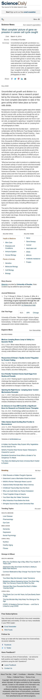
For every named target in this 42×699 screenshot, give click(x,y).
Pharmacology (8, 519)
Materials (4, 284)
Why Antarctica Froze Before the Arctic (16, 500)
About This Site (6, 674)
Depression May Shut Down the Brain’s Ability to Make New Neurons (20, 568)
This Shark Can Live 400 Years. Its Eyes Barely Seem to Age (21, 595)
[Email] (25, 79)
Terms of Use (30, 677)
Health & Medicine (9, 238)
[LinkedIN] (22, 79)
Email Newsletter (10, 626)
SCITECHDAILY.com (15, 439)
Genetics (8, 263)
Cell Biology (9, 270)
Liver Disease (8, 516)
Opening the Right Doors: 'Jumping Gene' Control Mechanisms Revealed (19, 391)
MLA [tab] (21, 312)
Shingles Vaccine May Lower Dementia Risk (18, 503)
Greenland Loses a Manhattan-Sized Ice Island (19, 478)
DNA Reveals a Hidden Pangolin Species (17, 475)
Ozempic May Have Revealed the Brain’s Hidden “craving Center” (20, 587)
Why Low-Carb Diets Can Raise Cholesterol (18, 491)
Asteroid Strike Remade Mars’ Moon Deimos (18, 485)
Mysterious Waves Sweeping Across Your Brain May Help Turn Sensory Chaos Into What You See (21, 582)
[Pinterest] (18, 79)
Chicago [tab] (36, 312)
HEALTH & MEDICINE (7, 513)
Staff (15, 674)
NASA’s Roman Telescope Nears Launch (17, 481)
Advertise (31, 674)
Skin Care (8, 242)
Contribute (22, 674)
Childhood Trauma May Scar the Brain (16, 488)
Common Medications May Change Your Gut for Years (21, 572)
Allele (28, 252)
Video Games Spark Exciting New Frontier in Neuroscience (17, 423)
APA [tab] (28, 312)
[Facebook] (12, 79)
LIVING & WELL (5, 538)
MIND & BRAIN (5, 526)
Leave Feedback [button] (10, 665)
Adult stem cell (31, 248)
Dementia (6, 529)
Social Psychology (9, 535)
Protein (28, 262)
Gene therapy (31, 241)
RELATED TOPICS (8, 234)
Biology (8, 273)
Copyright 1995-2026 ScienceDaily (14, 680)
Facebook (7, 645)
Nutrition (6, 542)
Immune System (10, 251)
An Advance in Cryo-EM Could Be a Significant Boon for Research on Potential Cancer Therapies (19, 407)
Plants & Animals (9, 259)
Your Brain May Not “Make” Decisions (16, 497)
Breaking (4, 470)
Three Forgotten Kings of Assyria (14, 494)
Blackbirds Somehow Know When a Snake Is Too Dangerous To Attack (18, 456)
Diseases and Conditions (10, 247)
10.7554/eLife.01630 (28, 305)
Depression (7, 532)
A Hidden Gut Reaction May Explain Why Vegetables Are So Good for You (19, 445)
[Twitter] (15, 79)
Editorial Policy (18, 677)
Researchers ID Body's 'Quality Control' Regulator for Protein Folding (20, 359)
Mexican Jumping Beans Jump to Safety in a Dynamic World (17, 340)
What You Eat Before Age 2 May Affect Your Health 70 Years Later (21, 563)
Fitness (5, 548)
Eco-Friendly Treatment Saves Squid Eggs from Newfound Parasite (19, 375)
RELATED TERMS (29, 234)
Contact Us (8, 668)
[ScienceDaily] (14, 3)
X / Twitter (7, 648)
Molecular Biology (11, 266)
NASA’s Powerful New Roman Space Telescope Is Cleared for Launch (19, 451)
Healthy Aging (8, 545)
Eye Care (6, 522)
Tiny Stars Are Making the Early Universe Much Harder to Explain (20, 462)
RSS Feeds (8, 630)
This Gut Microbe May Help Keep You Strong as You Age (21, 600)
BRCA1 (29, 255)
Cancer (28, 245)
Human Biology (10, 255)
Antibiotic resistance (33, 258)
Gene (28, 238)
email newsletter (30, 12)
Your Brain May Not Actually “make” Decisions (19, 578)
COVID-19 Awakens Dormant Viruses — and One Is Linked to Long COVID (21, 605)
